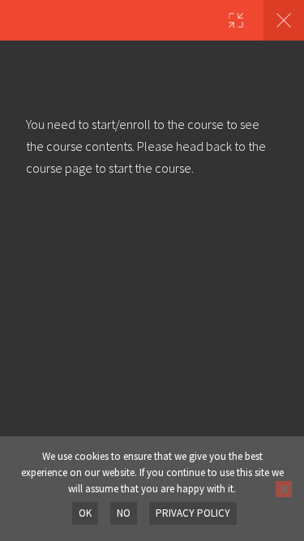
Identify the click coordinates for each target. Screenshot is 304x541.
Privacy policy (193, 513)
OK (85, 513)
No (124, 513)
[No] (284, 489)
